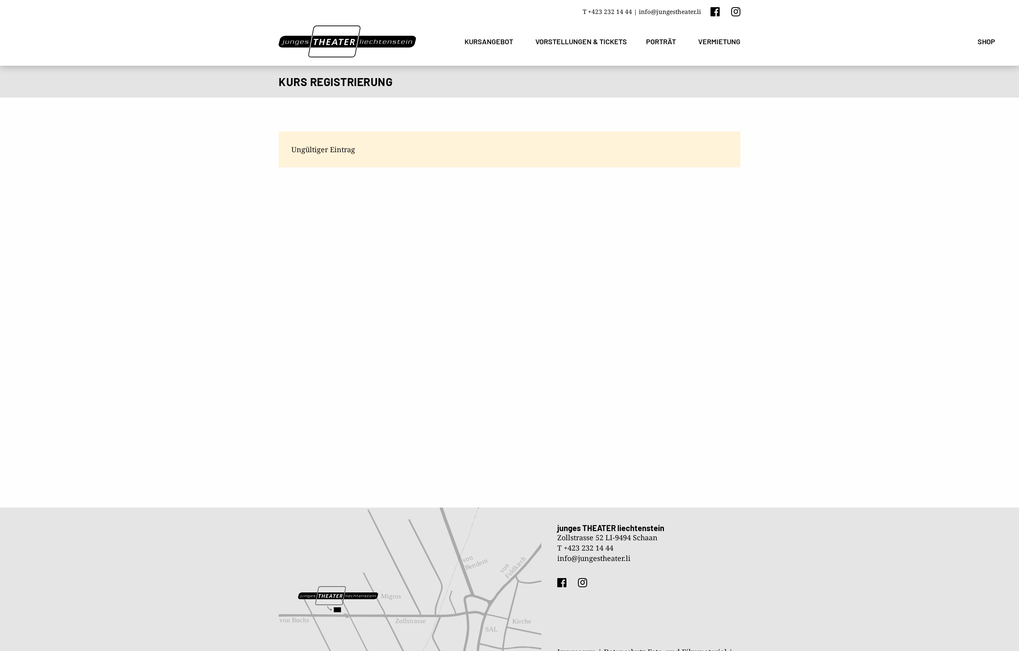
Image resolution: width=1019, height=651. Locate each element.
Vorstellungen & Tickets (581, 41)
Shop (986, 41)
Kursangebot (489, 41)
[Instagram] (735, 11)
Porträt (661, 41)
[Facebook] (715, 11)
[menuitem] (490, 41)
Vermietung (719, 41)
